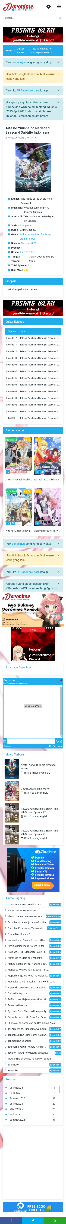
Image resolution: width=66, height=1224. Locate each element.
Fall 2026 (32, 1093)
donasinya (18, 62)
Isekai (32, 238)
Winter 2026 (32, 1109)
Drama (23, 238)
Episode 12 (11, 338)
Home (8, 50)
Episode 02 (11, 405)
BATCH (11, 418)
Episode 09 (11, 358)
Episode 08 (11, 365)
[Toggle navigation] (58, 6)
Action (23, 234)
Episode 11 (11, 345)
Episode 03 (11, 398)
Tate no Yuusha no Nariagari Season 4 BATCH (42, 418)
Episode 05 (11, 385)
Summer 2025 (28, 243)
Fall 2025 (32, 1114)
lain (22, 78)
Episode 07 (11, 371)
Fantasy (45, 234)
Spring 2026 (32, 1103)
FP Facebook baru (28, 90)
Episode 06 (11, 378)
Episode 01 (11, 411)
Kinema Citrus (27, 252)
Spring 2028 (32, 1087)
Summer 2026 (32, 1098)
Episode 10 (11, 351)
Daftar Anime (20, 50)
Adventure (33, 234)
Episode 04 (11, 391)
